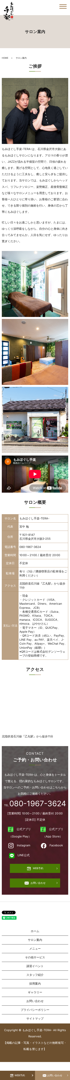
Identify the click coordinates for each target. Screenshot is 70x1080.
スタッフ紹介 (35, 975)
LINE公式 (24, 855)
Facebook (56, 845)
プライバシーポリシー (35, 1010)
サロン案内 (35, 940)
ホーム (35, 931)
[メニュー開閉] (63, 6)
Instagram (23, 845)
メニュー (35, 948)
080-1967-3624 (30, 547)
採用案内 (35, 983)
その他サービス (35, 957)
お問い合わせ (54, 1075)
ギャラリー (35, 992)
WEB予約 (20, 1075)
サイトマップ (35, 1018)
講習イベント (35, 966)
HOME (5, 58)
